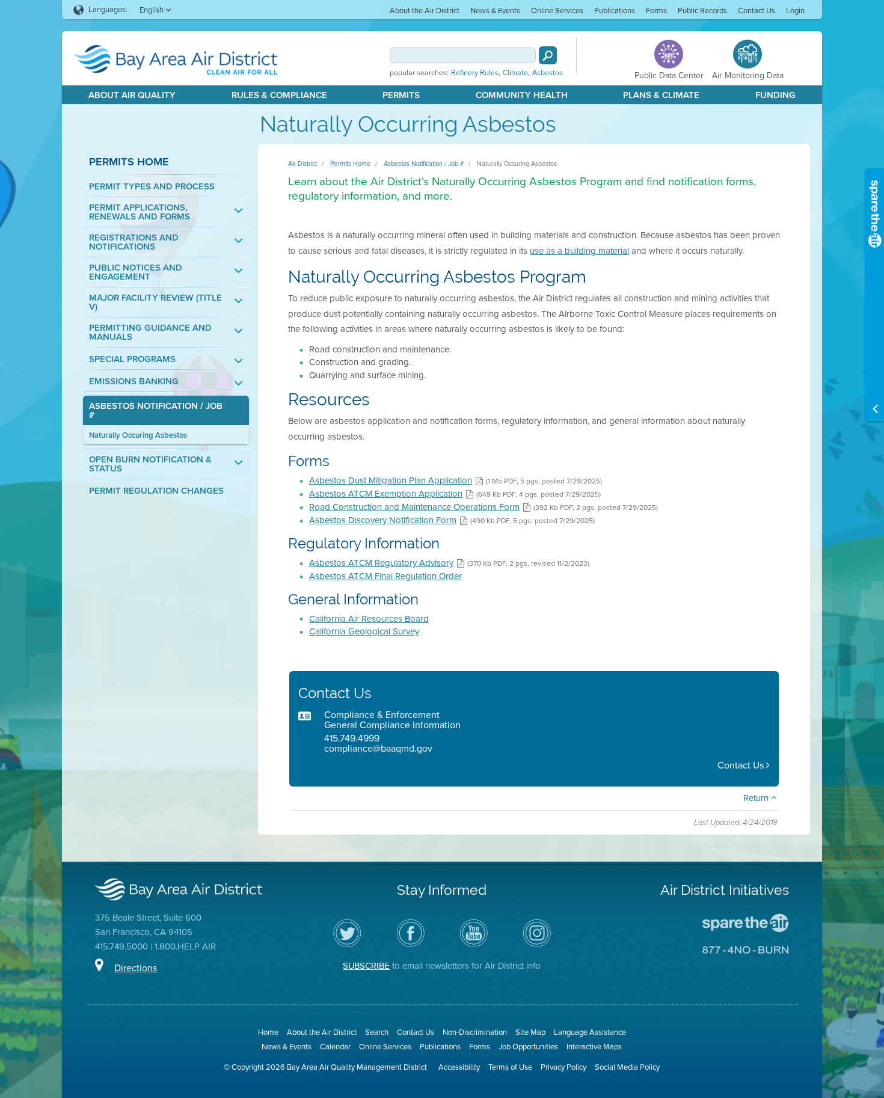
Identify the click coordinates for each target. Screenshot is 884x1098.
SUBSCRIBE (366, 965)
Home (268, 1032)
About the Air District (424, 10)
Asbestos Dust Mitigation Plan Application (390, 480)
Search (376, 1032)
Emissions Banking (134, 381)
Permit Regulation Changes (156, 490)
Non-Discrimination (475, 1032)
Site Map (530, 1032)
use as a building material (579, 250)
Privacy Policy (563, 1067)
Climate (515, 73)
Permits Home (129, 161)
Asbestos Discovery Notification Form (382, 520)
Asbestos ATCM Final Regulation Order (385, 576)
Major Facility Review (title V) (155, 302)
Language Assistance (590, 1032)
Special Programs (132, 359)
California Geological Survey (364, 631)
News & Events (495, 10)
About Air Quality (132, 95)
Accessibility (459, 1067)
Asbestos (547, 73)
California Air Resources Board (369, 618)
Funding (775, 95)
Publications (614, 10)
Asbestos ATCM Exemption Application (385, 493)
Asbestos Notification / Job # (156, 411)
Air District (302, 163)
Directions (135, 968)
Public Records (702, 10)
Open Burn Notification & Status (150, 464)
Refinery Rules (475, 73)
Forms (656, 10)
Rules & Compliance (279, 95)
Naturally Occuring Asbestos (138, 435)
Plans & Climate (661, 95)
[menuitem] (424, 10)
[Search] (548, 55)
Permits (401, 95)
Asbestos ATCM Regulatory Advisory (381, 562)
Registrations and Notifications (134, 242)
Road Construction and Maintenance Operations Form (414, 507)
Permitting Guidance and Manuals (150, 333)
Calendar (335, 1046)
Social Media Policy (627, 1067)
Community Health (522, 95)
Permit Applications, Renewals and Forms (139, 212)
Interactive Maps (594, 1046)
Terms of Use (510, 1067)
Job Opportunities (528, 1046)
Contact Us (756, 10)
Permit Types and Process (152, 186)
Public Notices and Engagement (135, 272)
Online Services (557, 10)
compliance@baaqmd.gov (378, 748)
